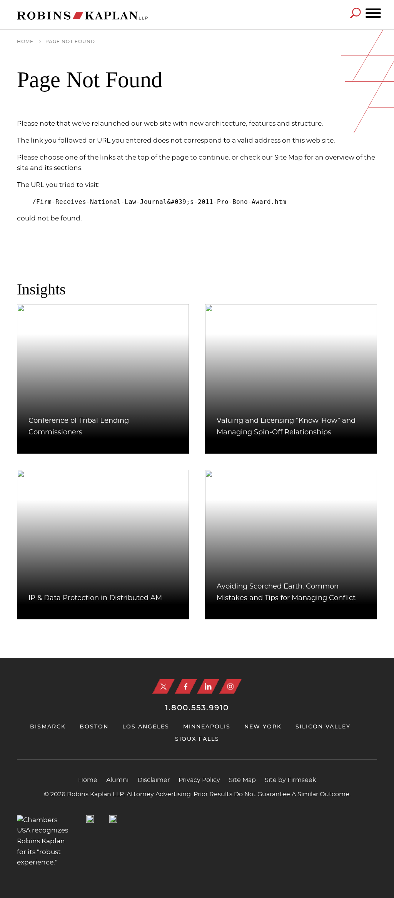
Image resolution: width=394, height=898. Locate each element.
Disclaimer (153, 780)
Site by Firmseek (290, 780)
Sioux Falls (197, 739)
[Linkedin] (208, 686)
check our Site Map (271, 158)
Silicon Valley (323, 727)
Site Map (242, 780)
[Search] (355, 13)
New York (263, 727)
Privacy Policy (199, 780)
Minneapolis (206, 727)
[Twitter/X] (163, 686)
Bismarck (48, 727)
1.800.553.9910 (197, 708)
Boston (94, 727)
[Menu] (373, 13)
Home (25, 42)
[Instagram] (230, 686)
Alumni (117, 780)
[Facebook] (186, 686)
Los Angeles (145, 727)
